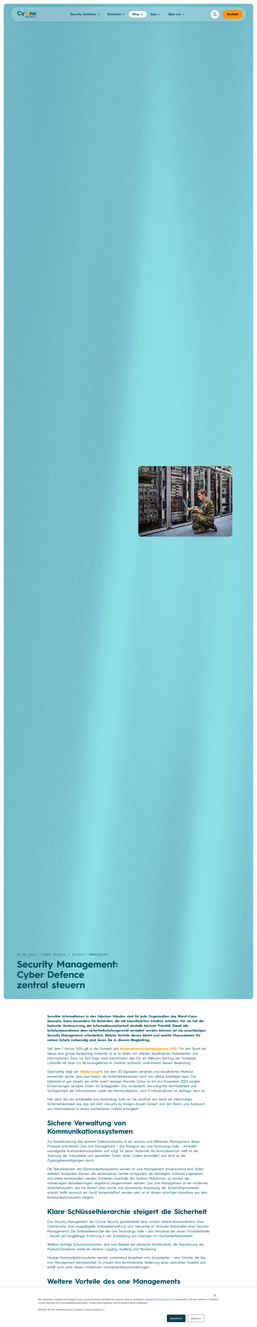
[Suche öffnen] (215, 14)
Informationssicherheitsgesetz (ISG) (148, 1049)
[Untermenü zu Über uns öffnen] (183, 14)
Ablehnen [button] (196, 1318)
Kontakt (232, 14)
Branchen (114, 14)
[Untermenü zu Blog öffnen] (141, 14)
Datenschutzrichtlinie (164, 1299)
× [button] (215, 1294)
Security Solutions (83, 14)
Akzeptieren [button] (176, 1318)
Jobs (153, 14)
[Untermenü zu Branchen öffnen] (123, 14)
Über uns (174, 14)
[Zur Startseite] (26, 15)
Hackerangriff (91, 1072)
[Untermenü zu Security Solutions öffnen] (98, 14)
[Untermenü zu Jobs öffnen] (159, 14)
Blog (135, 14)
